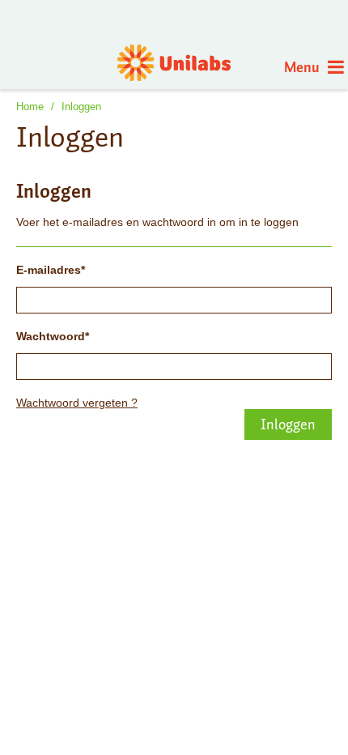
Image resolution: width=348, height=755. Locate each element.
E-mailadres (48, 269)
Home (30, 106)
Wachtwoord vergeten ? (77, 402)
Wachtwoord (50, 336)
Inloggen (81, 106)
